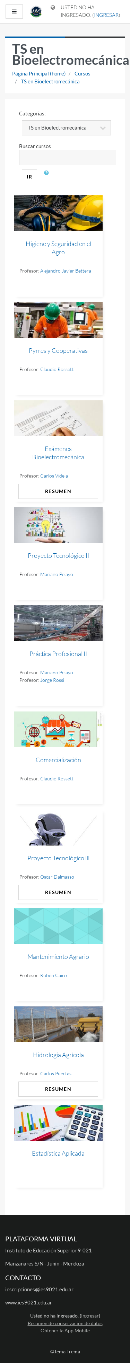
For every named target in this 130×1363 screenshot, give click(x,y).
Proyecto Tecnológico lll (58, 858)
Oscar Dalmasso (57, 877)
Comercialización (58, 760)
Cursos (82, 73)
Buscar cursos (35, 146)
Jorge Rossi (52, 680)
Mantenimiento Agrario (58, 956)
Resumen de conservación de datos (65, 1323)
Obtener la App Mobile (65, 1330)
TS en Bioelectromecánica (50, 81)
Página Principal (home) (39, 73)
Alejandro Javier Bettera (65, 271)
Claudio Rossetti (57, 369)
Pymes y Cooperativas (58, 350)
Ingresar (106, 15)
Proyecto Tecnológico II (58, 555)
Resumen (58, 491)
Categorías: (32, 113)
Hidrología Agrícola (58, 1054)
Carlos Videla (54, 476)
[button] (48, 176)
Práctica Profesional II (58, 653)
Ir (29, 177)
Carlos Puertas (55, 1073)
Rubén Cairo (53, 975)
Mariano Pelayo (56, 574)
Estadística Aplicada (58, 1153)
